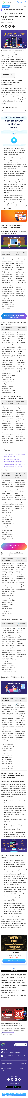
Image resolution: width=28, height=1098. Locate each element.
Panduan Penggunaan (6, 1063)
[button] (11, 75)
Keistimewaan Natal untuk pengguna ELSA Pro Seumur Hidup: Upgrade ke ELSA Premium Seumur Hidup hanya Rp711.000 (13, 975)
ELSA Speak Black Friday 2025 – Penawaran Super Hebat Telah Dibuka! (14, 986)
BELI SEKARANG (14, 961)
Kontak (21, 1068)
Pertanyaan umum (5, 1066)
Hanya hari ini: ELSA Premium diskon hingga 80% (13, 1094)
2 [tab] (14, 968)
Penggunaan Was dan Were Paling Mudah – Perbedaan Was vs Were (13, 991)
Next (25, 1016)
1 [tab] (13, 968)
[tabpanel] (14, 949)
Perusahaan (23, 1063)
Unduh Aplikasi (21, 2)
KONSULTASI (6, 6)
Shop (21, 1066)
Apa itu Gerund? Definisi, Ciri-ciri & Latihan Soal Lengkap (13, 996)
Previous (2, 1016)
